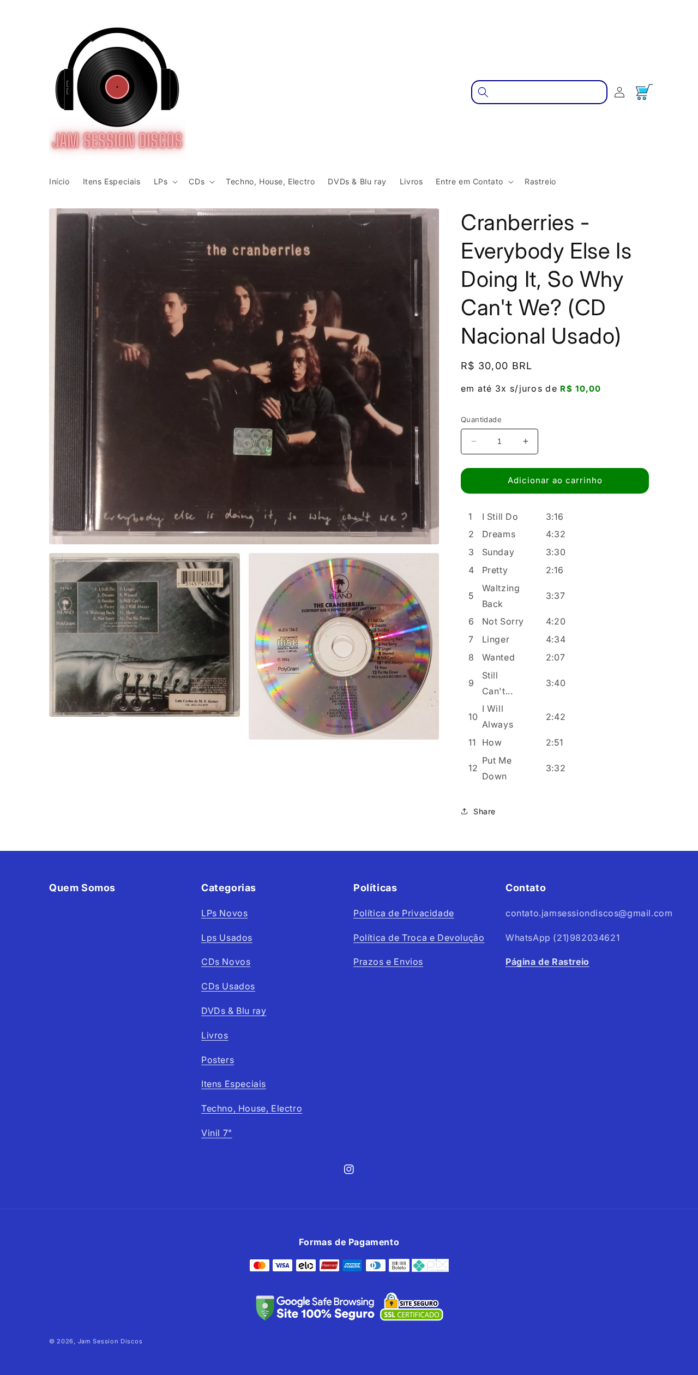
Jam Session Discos (110, 1341)
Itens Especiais (233, 1083)
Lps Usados (226, 937)
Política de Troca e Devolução (418, 937)
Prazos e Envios (388, 961)
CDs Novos (225, 961)
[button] (165, 181)
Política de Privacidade (403, 913)
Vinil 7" (216, 1132)
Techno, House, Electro (251, 1108)
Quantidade (481, 419)
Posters (217, 1059)
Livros (214, 1035)
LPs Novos (224, 913)
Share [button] (484, 811)
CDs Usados (228, 986)
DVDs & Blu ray (233, 1010)
